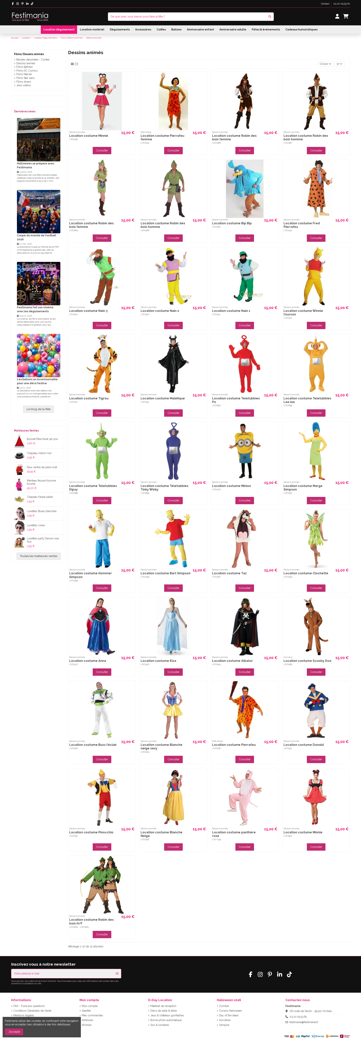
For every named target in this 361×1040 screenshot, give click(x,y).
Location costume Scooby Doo (307, 661)
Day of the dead (228, 1015)
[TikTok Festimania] (32, 3)
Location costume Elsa (158, 661)
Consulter (102, 150)
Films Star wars (25, 77)
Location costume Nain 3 (88, 311)
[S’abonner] (117, 973)
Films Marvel (24, 74)
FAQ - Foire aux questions (29, 1006)
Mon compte (90, 1006)
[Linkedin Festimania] (27, 3)
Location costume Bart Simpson (165, 573)
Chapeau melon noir (39, 453)
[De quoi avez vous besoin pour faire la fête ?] (270, 16)
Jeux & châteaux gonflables (167, 1015)
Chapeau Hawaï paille (40, 496)
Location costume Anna (87, 661)
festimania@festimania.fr (304, 1022)
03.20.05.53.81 (341, 3)
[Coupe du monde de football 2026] (38, 211)
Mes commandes (92, 1015)
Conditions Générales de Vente (32, 1010)
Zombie (224, 1006)
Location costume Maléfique (163, 398)
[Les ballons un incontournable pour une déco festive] (38, 355)
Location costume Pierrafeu (234, 745)
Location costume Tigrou (88, 398)
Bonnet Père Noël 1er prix (42, 439)
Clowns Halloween (230, 1010)
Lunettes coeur (36, 525)
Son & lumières (159, 1024)
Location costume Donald (304, 745)
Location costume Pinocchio (91, 832)
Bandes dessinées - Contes (33, 59)
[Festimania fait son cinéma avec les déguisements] (38, 283)
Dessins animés (25, 63)
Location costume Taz (229, 573)
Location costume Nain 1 (231, 311)
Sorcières (225, 1020)
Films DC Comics (27, 70)
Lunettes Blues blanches (42, 511)
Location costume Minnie (88, 136)
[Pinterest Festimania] (22, 3)
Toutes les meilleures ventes (38, 556)
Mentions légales (23, 1015)
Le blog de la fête (39, 409)
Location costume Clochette (306, 573)
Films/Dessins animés (29, 54)
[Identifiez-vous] (337, 16)
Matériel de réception (163, 1006)
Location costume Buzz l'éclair (93, 745)
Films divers (23, 81)
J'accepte (14, 1031)
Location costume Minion (231, 486)
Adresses (87, 1020)
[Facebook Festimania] (13, 3)
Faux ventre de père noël (42, 467)
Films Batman (24, 66)
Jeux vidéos (23, 85)
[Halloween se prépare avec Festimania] (38, 139)
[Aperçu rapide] (132, 78)
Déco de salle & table (163, 1010)
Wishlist (86, 1024)
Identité (86, 1010)
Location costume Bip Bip (232, 223)
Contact (325, 3)
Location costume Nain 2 (160, 311)
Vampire (224, 1024)
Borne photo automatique (166, 1020)
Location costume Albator (232, 661)
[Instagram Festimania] (17, 3)
